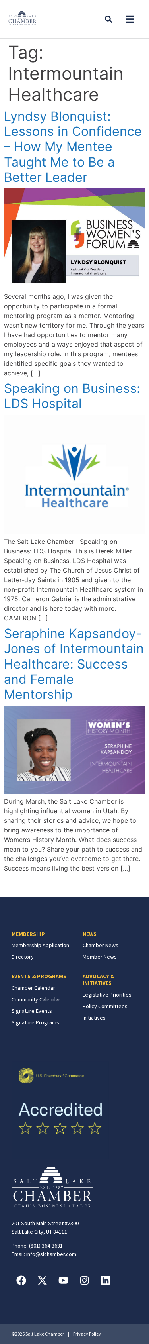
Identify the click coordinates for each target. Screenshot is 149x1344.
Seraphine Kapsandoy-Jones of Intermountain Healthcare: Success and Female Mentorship (74, 664)
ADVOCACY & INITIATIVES (98, 980)
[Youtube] (64, 1280)
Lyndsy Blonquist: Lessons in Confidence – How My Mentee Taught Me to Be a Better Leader (73, 146)
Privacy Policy (87, 1334)
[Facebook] (21, 1280)
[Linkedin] (106, 1280)
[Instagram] (85, 1280)
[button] (130, 19)
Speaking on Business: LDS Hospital (72, 396)
